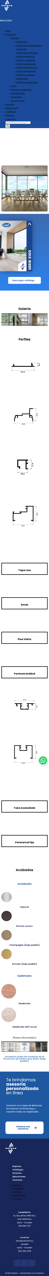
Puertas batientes (25, 56)
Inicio (7, 30)
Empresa (9, 115)
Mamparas (21, 41)
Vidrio (13, 86)
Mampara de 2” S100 (27, 149)
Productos (10, 34)
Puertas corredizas (25, 60)
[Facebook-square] (17, 1263)
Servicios (9, 104)
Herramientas (18, 100)
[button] (43, 760)
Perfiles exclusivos (25, 74)
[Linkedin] (31, 1263)
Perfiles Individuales (26, 64)
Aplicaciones (11, 108)
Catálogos (10, 111)
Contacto (10, 119)
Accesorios (16, 97)
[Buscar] (7, 126)
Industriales (22, 78)
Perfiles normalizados (27, 82)
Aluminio (15, 38)
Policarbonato (18, 93)
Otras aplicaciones (25, 71)
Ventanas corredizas (26, 52)
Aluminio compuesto (21, 89)
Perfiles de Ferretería (26, 67)
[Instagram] (24, 1263)
